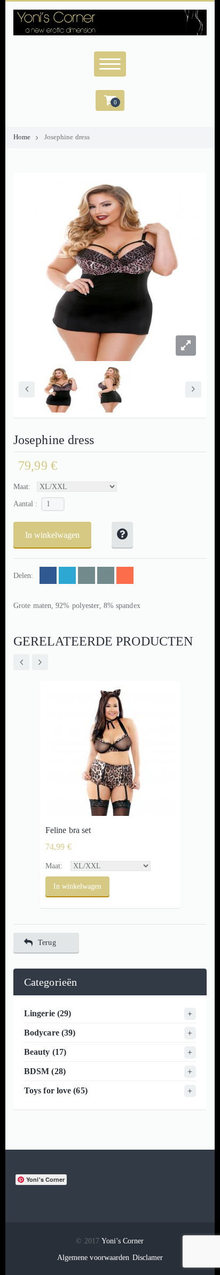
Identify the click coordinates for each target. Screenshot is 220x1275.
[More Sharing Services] (125, 575)
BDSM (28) (45, 1071)
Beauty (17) (45, 1051)
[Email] (86, 575)
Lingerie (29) (47, 1013)
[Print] (105, 575)
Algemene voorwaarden (93, 1258)
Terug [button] (47, 943)
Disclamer (147, 1258)
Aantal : (25, 504)
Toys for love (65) (56, 1090)
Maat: (22, 487)
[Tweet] (67, 575)
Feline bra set (68, 830)
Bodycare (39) (49, 1032)
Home (21, 137)
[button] (110, 100)
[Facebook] (48, 575)
